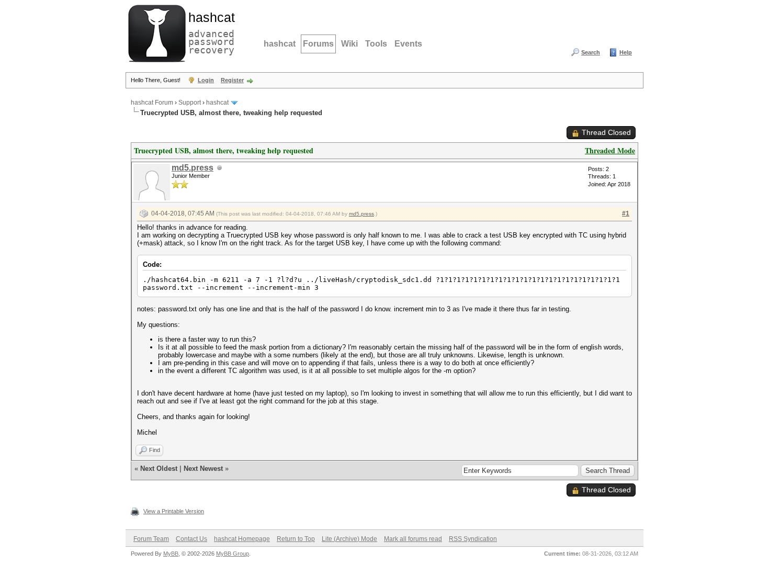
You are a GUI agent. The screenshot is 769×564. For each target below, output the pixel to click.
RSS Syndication (473, 539)
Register (232, 80)
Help (625, 52)
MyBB (170, 553)
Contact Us (191, 539)
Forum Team (151, 539)
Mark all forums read (413, 539)
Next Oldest (158, 468)
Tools (376, 43)
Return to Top (296, 539)
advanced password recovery (209, 32)
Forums (318, 43)
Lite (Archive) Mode (349, 539)
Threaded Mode (610, 150)
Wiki (349, 43)
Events (408, 43)
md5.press (192, 167)
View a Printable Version (173, 511)
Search (590, 52)
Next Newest (203, 468)
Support (189, 102)
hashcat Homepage (242, 539)
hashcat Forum (152, 102)
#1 (625, 213)
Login (206, 80)
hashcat (280, 43)
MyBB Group (232, 553)
